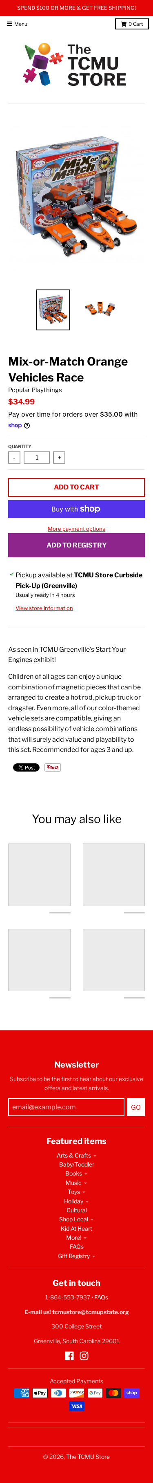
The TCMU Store (88, 1456)
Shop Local (73, 1219)
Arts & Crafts (74, 1155)
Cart (136, 24)
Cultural (77, 1210)
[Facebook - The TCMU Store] (69, 1356)
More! (73, 1237)
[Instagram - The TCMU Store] (84, 1356)
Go (136, 1107)
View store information (44, 608)
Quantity (19, 446)
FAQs (77, 1246)
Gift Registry (74, 1255)
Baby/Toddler (76, 1164)
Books (73, 1173)
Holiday (73, 1201)
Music (74, 1182)
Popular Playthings (35, 390)
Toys (74, 1191)
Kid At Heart (76, 1228)
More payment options (76, 528)
